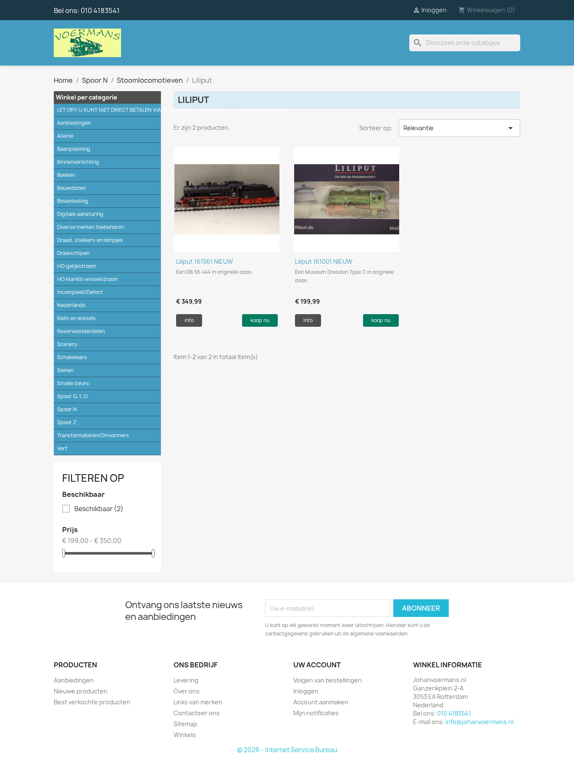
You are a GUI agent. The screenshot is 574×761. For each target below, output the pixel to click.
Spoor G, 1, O (72, 396)
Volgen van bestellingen (327, 680)
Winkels (185, 735)
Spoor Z (66, 422)
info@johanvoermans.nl (479, 722)
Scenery (67, 344)
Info (189, 320)
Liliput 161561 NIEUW (204, 261)
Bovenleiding (72, 201)
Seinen (65, 370)
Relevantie (459, 128)
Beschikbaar (99, 509)
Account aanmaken (320, 702)
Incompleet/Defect (80, 292)
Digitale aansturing (80, 214)
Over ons (187, 691)
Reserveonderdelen (81, 331)
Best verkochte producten (92, 702)
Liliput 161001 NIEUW (324, 261)
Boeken (66, 174)
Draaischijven (73, 253)
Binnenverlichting (78, 161)
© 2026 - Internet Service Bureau (287, 749)
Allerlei (65, 135)
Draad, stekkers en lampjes (90, 240)
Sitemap (185, 724)
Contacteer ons (197, 713)
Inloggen (306, 691)
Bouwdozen (71, 188)
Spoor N (67, 409)
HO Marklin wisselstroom (87, 279)
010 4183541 (100, 10)
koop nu (259, 320)
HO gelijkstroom (76, 266)
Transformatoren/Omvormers (93, 435)
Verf (62, 448)
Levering (186, 680)
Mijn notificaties (316, 713)
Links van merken (198, 702)
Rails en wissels (76, 318)
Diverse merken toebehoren (90, 227)
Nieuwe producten (81, 691)
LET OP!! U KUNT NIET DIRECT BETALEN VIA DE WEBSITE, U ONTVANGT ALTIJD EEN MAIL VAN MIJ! (109, 109)
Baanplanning (73, 148)
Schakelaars (72, 357)
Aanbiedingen (74, 122)
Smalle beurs (73, 383)
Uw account (317, 664)
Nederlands (71, 305)
